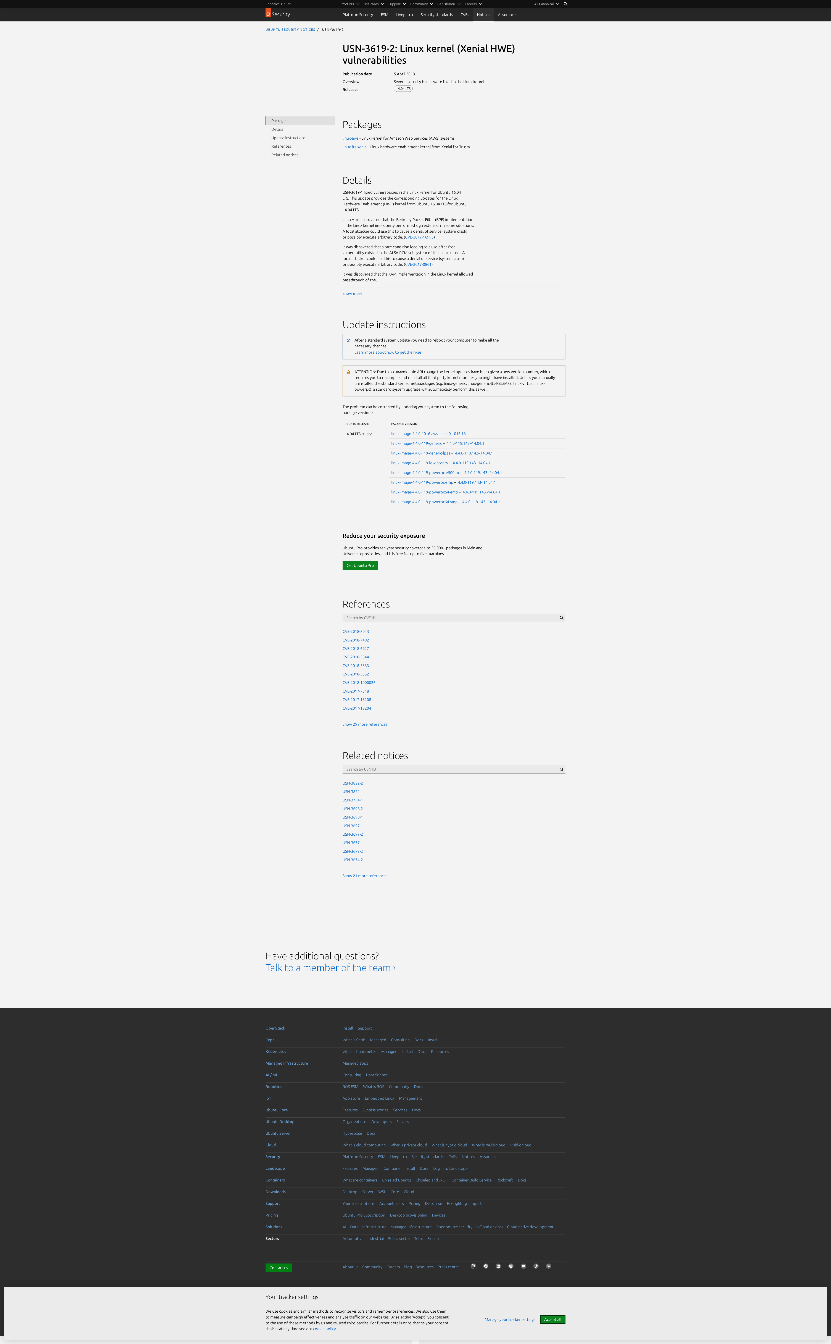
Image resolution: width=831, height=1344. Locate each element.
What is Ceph (354, 1040)
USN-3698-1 (353, 817)
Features (350, 1110)
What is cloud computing (364, 1145)
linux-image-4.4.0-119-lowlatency (419, 463)
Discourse (433, 1203)
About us (350, 1267)
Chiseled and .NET (431, 1180)
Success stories (375, 1110)
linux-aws (351, 138)
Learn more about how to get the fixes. (388, 352)
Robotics (274, 1086)
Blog (408, 1267)
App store (351, 1098)
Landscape (275, 1168)
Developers (381, 1121)
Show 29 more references (365, 724)
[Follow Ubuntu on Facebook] (487, 1267)
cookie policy (324, 1328)
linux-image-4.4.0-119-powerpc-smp (422, 482)
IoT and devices (489, 1227)
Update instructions (288, 137)
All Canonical (544, 4)
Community (399, 1086)
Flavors (402, 1121)
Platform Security (358, 14)
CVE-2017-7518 (356, 691)
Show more (352, 293)
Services (400, 1110)
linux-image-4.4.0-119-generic (416, 443)
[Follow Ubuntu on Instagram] (512, 1267)
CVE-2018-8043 (356, 631)
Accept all (552, 1319)
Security (273, 1156)
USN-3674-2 (353, 859)
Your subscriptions (359, 1203)
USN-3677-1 (353, 842)
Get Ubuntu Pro (360, 565)
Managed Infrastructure (411, 1227)
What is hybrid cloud (449, 1145)
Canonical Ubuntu (279, 4)
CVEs (465, 14)
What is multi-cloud (489, 1145)
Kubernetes (276, 1051)
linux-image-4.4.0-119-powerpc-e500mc (425, 472)
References (281, 146)
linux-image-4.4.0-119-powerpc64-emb (424, 492)
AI (344, 1227)
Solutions (274, 1227)
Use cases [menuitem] (371, 4)
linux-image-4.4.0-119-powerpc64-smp (424, 502)
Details (277, 129)
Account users (391, 1203)
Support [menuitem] (394, 4)
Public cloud (520, 1145)
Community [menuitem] (419, 4)
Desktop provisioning (408, 1215)
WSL (382, 1191)
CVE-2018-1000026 (359, 682)
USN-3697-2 (353, 834)
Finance (433, 1238)
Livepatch (404, 14)
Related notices (284, 155)
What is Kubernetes (360, 1051)
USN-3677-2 (353, 851)
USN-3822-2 (353, 783)
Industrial (375, 1238)
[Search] (565, 4)
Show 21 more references (365, 875)
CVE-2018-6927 (356, 648)
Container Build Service (472, 1180)
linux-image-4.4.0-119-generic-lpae (421, 453)
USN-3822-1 (353, 791)
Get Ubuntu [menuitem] (446, 4)
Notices (483, 14)
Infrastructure (374, 1227)
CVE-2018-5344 (356, 657)
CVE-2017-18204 (357, 708)
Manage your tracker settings (510, 1319)
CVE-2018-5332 (356, 674)
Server (368, 1191)
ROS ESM (350, 1086)
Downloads (276, 1191)
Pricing (414, 1203)
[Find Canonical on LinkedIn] (500, 1267)
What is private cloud (408, 1145)
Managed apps (355, 1063)
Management (410, 1098)
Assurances (507, 14)
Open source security (454, 1227)
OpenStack (275, 1028)
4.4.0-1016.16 (454, 433)
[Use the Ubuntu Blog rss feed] (550, 1267)
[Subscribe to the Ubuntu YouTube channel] (525, 1267)
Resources (440, 1051)
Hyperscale (352, 1133)
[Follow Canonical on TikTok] (537, 1267)
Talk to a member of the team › (331, 967)
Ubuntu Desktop (280, 1121)
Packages (279, 120)
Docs (418, 1040)
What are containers (360, 1180)
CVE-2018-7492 (356, 640)
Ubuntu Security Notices (290, 29)
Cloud (271, 1145)
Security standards (437, 14)
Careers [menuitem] (471, 4)
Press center (448, 1267)
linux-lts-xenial (355, 147)
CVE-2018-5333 (356, 665)
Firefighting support (464, 1203)
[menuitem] (547, 4)
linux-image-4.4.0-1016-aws (414, 433)
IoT (268, 1098)
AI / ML (272, 1075)
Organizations (355, 1121)
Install (348, 1028)
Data (354, 1227)
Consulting (400, 1040)
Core (395, 1191)
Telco (419, 1238)
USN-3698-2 (353, 808)
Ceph (270, 1040)
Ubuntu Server (278, 1133)
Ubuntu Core (277, 1110)
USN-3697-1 (353, 825)
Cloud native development (530, 1227)
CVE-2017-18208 (357, 699)
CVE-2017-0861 (418, 264)
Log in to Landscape (450, 1168)
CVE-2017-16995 (419, 237)
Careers (393, 1267)
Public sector (399, 1238)
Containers (275, 1180)
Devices (438, 1215)
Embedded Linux (379, 1098)
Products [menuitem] (347, 4)
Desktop (350, 1191)
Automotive (353, 1238)
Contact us (279, 1267)
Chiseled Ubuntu (396, 1180)
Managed (378, 1040)
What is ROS (373, 1086)
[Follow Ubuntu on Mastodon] (474, 1267)
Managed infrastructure (287, 1063)
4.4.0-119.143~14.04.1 (465, 443)
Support (365, 1028)
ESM (384, 14)
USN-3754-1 (353, 800)
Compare (391, 1168)
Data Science (377, 1075)
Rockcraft (504, 1180)
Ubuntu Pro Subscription (364, 1215)
